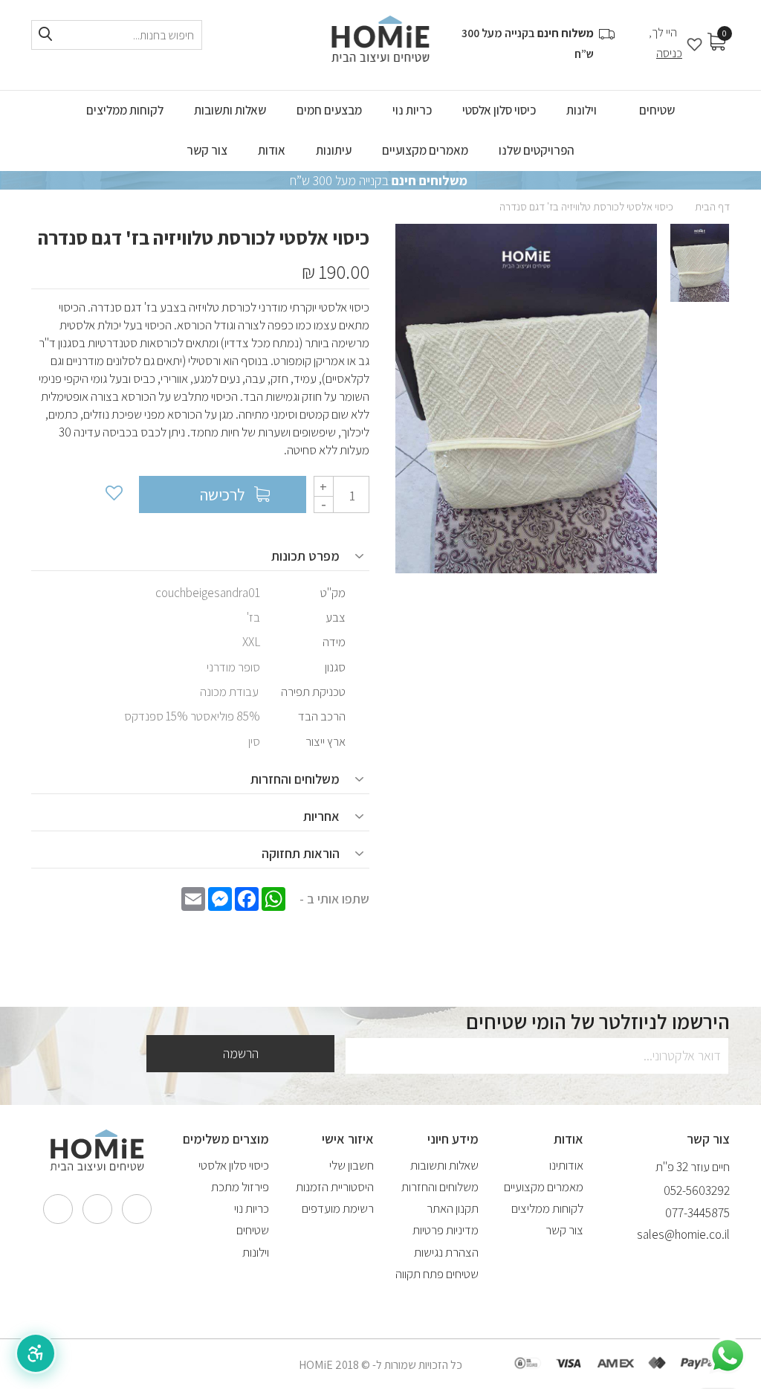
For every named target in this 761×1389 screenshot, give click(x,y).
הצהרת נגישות (446, 1252)
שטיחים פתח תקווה (437, 1274)
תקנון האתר (453, 1208)
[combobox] (116, 35)
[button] (35, 1353)
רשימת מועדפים (338, 1208)
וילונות (255, 1252)
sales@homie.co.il (683, 1234)
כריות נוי (251, 1208)
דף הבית (712, 206)
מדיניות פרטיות (445, 1230)
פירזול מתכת (240, 1187)
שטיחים (252, 1230)
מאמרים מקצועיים (543, 1187)
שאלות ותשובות (444, 1165)
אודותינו (566, 1165)
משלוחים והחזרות (440, 1187)
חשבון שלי (351, 1165)
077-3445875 (697, 1213)
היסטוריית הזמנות (335, 1187)
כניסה (669, 53)
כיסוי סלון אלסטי (233, 1165)
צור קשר (564, 1230)
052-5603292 (697, 1190)
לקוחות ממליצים (547, 1208)
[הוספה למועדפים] (113, 494)
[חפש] (45, 35)
